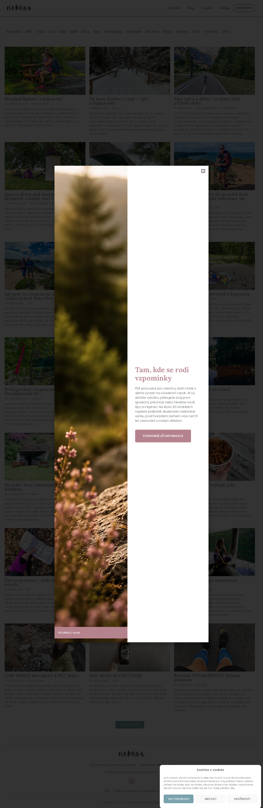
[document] (131, 404)
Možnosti (242, 799)
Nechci (210, 799)
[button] (203, 171)
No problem (178, 799)
